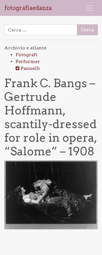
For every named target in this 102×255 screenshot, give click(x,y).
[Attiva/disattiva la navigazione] (89, 8)
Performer (28, 61)
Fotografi (26, 54)
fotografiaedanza (28, 8)
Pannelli (30, 68)
